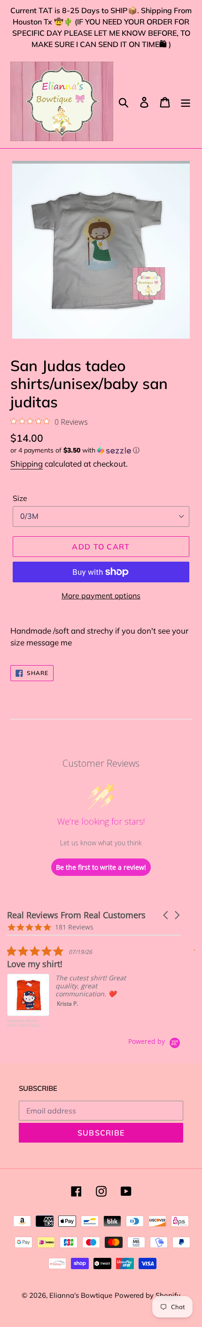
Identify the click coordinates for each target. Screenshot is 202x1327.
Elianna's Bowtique (80, 1295)
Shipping (26, 464)
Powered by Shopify (147, 1295)
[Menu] (185, 101)
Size (20, 498)
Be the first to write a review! (101, 867)
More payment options (101, 595)
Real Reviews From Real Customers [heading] (76, 915)
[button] (101, 450)
